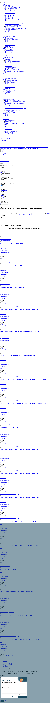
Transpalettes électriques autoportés (12, 29)
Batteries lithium (8, 129)
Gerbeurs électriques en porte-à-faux (12, 24)
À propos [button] (5, 122)
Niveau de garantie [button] (4, 186)
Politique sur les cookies (7, 698)
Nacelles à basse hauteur (10, 41)
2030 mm (4, 192)
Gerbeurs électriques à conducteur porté (13, 25)
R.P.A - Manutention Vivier (42, 147)
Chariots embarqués (9, 17)
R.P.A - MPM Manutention (5, 148)
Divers (4, 48)
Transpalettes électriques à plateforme (12, 30)
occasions (5, 661)
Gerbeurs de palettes (7, 21)
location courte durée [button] (7, 91)
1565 (3, 194)
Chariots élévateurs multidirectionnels (12, 7)
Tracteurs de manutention (8, 35)
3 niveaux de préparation (22, 214)
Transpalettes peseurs (9, 32)
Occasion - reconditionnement (11, 131)
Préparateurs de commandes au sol (12, 19)
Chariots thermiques (9, 6)
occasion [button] (4, 58)
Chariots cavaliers (8, 49)
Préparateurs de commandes (8, 18)
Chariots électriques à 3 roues (11, 8)
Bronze (3, 188)
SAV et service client (9, 133)
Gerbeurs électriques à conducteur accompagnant (14, 23)
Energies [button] (2, 195)
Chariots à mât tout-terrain (10, 13)
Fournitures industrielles (10, 130)
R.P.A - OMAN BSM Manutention (18, 148)
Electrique (4, 196)
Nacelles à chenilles (9, 38)
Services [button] (4, 127)
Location (3, 171)
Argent (3, 189)
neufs (4, 659)
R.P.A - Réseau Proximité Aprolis (31, 148)
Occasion (4, 170)
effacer (2, 204)
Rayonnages (7, 55)
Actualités (7, 125)
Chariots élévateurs (6, 5)
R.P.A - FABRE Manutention (31, 147)
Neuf (3, 168)
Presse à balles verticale (9, 57)
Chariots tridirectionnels (10, 11)
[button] (6, 701)
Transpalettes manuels (9, 31)
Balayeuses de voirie (9, 47)
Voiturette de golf (8, 52)
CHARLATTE (5, 200)
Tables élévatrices (8, 56)
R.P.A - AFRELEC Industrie (6, 147)
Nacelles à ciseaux (8, 40)
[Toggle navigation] (0, 1)
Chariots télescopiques (9, 16)
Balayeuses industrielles (10, 45)
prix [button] (1, 203)
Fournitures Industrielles (7, 664)
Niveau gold (30, 214)
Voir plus (48, 213)
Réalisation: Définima (4, 700)
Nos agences (7, 126)
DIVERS (4, 201)
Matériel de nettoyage (7, 43)
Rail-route (7, 51)
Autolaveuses (8, 46)
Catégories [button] (2, 172)
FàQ (6, 124)
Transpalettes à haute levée (10, 34)
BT (2, 198)
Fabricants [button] (2, 197)
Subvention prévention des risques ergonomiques (14, 123)
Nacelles (4, 37)
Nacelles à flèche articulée (10, 42)
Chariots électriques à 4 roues (11, 9)
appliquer (6, 204)
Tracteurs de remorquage (10, 50)
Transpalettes (5, 27)
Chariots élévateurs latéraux (10, 15)
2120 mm (4, 191)
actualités (4, 665)
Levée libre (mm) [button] (3, 190)
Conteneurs (7, 53)
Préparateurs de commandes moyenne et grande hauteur (16, 20)
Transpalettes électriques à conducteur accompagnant (15, 28)
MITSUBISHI (5, 202)
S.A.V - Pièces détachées (8, 663)
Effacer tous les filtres (4, 161)
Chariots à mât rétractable (10, 10)
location (4, 662)
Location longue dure (9, 132)
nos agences (5, 666)
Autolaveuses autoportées (10, 85)
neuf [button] (4, 4)
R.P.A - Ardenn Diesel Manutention (18, 147)
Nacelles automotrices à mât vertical (12, 39)
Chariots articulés (8, 14)
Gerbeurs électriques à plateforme (11, 26)
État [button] (1, 166)
